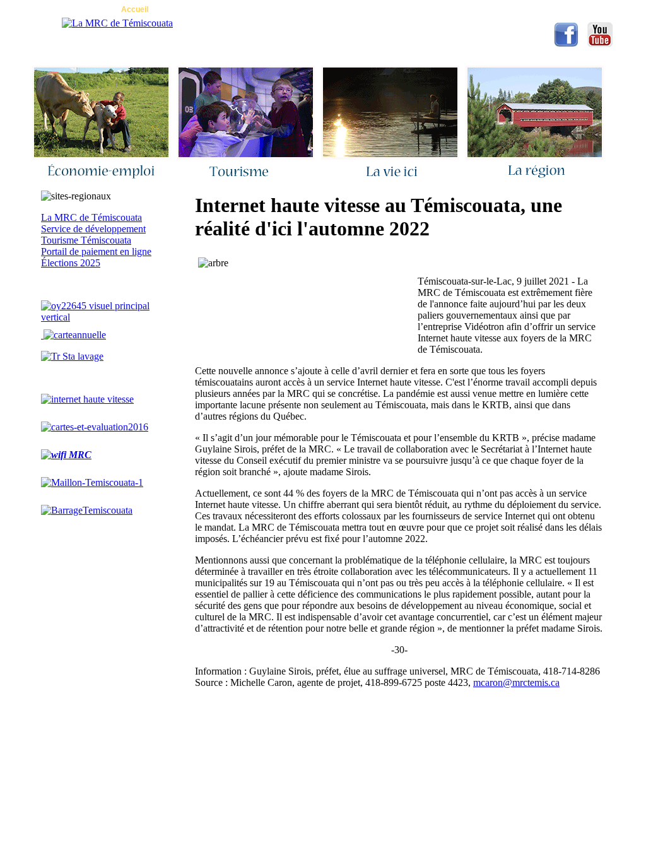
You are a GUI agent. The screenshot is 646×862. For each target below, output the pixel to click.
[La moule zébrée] (104, 317)
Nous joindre (198, 9)
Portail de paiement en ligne (96, 251)
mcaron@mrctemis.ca (516, 682)
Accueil (134, 9)
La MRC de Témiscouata (91, 217)
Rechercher (347, 9)
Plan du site (417, 9)
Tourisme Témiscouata (86, 240)
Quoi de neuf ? (273, 9)
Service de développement (93, 228)
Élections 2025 (70, 262)
